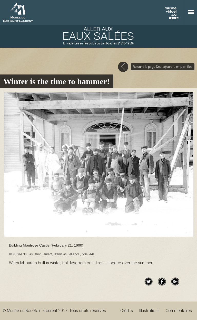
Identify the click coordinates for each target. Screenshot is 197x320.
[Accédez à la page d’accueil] (98, 36)
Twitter (148, 281)
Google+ (175, 281)
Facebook (162, 281)
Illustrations (149, 310)
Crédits (126, 310)
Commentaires (179, 310)
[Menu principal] (191, 12)
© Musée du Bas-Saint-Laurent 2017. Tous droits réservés (54, 310)
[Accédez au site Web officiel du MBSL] (18, 12)
